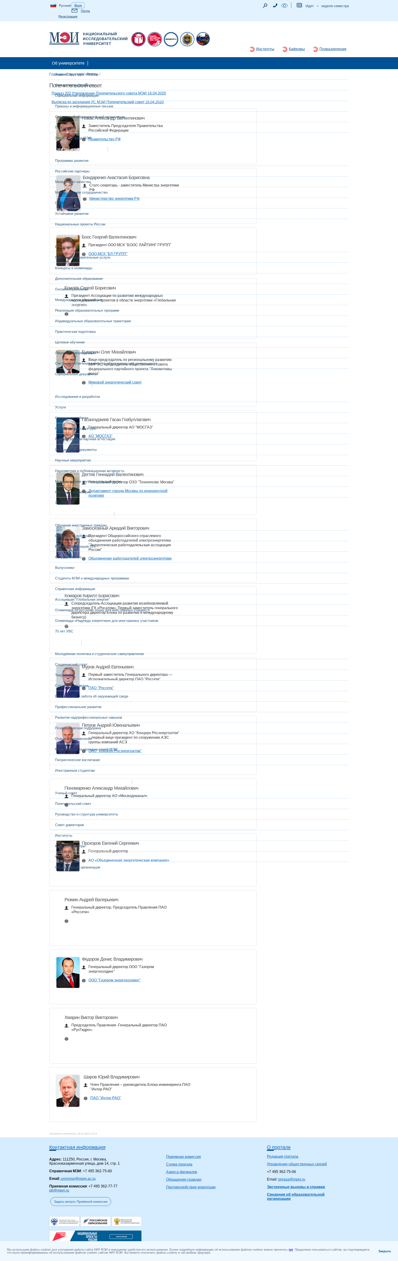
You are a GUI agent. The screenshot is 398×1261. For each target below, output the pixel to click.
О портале (279, 1147)
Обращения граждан (184, 1179)
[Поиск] (265, 7)
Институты (265, 49)
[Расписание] (299, 6)
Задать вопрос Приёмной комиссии (81, 1201)
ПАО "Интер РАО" (105, 1098)
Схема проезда (179, 1164)
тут (291, 1249)
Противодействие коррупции (191, 1187)
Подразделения (332, 49)
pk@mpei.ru (59, 1190)
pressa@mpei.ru (291, 1179)
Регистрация (68, 16)
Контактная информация (77, 1147)
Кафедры (297, 49)
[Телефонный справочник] (275, 6)
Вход (78, 5)
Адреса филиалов (181, 1172)
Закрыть (384, 1251)
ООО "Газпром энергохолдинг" (114, 980)
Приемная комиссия (183, 1157)
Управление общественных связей (297, 1164)
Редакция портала (282, 1156)
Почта (85, 11)
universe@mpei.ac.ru (78, 1179)
